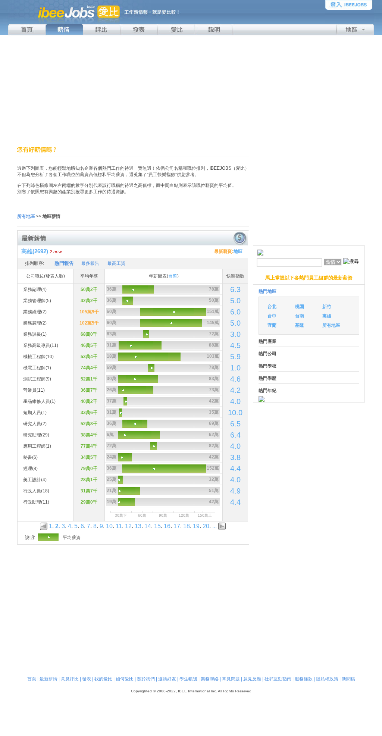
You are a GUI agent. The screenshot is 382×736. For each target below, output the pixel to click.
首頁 (31, 679)
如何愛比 (125, 679)
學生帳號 (188, 679)
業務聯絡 (210, 679)
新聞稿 (348, 679)
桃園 (299, 306)
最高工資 (116, 263)
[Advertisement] (191, 90)
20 (206, 526)
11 (119, 526)
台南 (299, 316)
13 (138, 526)
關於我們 (146, 679)
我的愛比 (103, 679)
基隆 (299, 325)
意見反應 (252, 679)
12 (128, 526)
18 (186, 526)
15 (157, 526)
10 (109, 526)
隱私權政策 (327, 679)
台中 (271, 316)
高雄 (326, 316)
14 (147, 526)
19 (196, 526)
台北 (271, 306)
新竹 (326, 306)
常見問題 (231, 679)
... (214, 526)
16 (167, 526)
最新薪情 (48, 679)
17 (176, 526)
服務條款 (304, 679)
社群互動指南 (277, 679)
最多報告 (90, 263)
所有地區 (331, 325)
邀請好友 (167, 679)
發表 (86, 679)
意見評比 (70, 679)
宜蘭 (271, 325)
